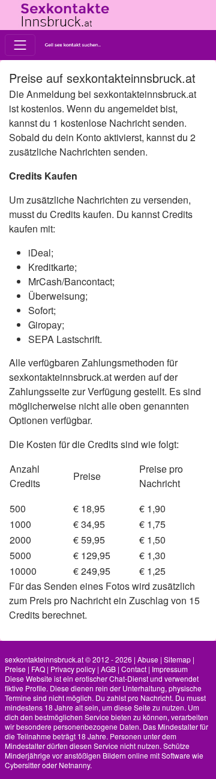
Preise (15, 669)
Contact (133, 669)
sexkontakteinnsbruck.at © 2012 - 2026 (68, 659)
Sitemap (177, 659)
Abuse (147, 659)
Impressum (170, 669)
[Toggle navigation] (20, 44)
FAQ (38, 669)
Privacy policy (72, 669)
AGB (108, 669)
